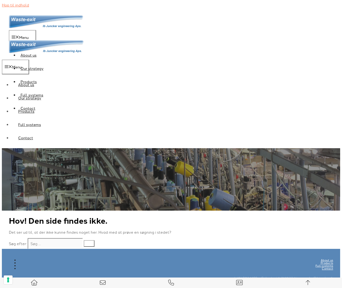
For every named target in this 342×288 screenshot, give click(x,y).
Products (26, 111)
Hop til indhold (15, 4)
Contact (25, 137)
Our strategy (32, 68)
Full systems (29, 124)
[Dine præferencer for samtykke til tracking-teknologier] (8, 279)
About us (26, 84)
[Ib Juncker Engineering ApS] (46, 56)
